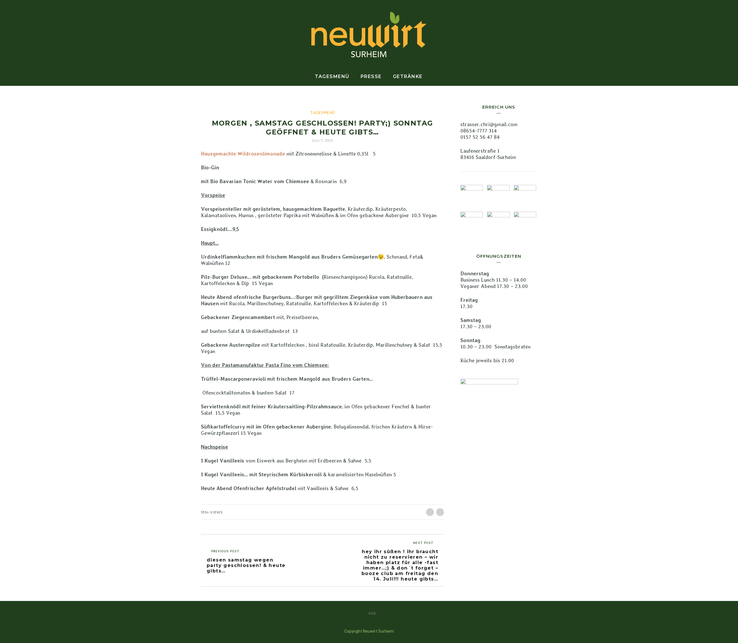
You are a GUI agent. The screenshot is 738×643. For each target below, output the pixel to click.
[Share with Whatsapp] (440, 512)
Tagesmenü (332, 76)
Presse (371, 76)
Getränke (408, 76)
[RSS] (115, 34)
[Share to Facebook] (430, 512)
